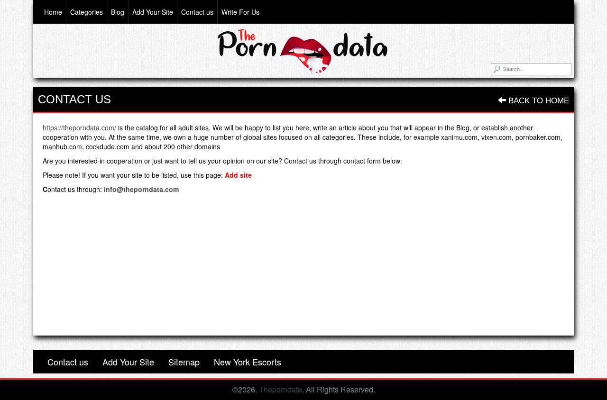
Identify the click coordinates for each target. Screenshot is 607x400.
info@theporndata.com (141, 189)
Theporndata (280, 389)
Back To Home (537, 100)
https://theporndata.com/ (79, 127)
